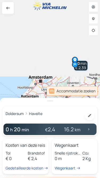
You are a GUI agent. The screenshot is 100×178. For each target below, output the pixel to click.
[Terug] (8, 8)
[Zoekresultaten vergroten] (50, 101)
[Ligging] (93, 30)
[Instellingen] (93, 18)
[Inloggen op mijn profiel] (93, 7)
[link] (72, 91)
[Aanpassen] (89, 115)
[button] (80, 65)
